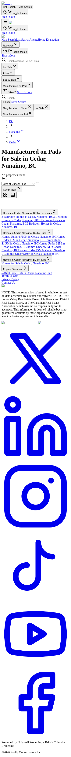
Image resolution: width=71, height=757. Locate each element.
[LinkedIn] (35, 460)
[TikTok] (35, 598)
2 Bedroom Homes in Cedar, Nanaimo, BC (27, 216)
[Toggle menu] (5, 22)
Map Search (25, 7)
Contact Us (8, 282)
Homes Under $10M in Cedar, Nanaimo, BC (32, 253)
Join (12, 16)
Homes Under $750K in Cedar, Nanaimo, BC (29, 236)
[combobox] (23, 61)
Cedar (12, 142)
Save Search (24, 92)
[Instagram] (35, 529)
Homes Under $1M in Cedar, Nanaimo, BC (33, 238)
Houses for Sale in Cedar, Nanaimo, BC (25, 263)
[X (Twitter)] (35, 391)
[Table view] (13, 195)
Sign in (6, 16)
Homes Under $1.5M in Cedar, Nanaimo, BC (31, 241)
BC (11, 121)
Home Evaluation (48, 39)
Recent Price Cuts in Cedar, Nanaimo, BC (27, 273)
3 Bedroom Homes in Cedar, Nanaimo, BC (34, 218)
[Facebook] (35, 735)
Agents (33, 39)
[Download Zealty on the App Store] (20, 322)
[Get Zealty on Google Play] (52, 322)
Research (8, 45)
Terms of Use (10, 275)
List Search (9, 7)
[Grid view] (5, 195)
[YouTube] (35, 667)
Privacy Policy (10, 279)
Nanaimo (14, 131)
